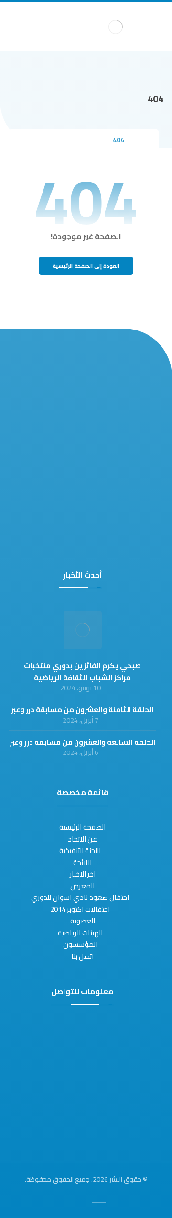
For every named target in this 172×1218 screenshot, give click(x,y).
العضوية (82, 921)
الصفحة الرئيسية (82, 827)
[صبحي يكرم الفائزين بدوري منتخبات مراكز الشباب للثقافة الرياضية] (83, 630)
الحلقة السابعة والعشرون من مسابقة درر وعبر (83, 742)
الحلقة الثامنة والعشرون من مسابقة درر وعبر (82, 710)
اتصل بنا (82, 956)
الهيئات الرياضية (80, 933)
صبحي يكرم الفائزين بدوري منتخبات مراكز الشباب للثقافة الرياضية (82, 671)
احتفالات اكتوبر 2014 (80, 909)
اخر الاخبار (83, 874)
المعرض (82, 886)
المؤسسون (80, 944)
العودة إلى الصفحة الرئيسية (86, 266)
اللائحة (82, 862)
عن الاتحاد (82, 839)
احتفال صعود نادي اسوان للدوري (80, 897)
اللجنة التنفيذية (80, 850)
